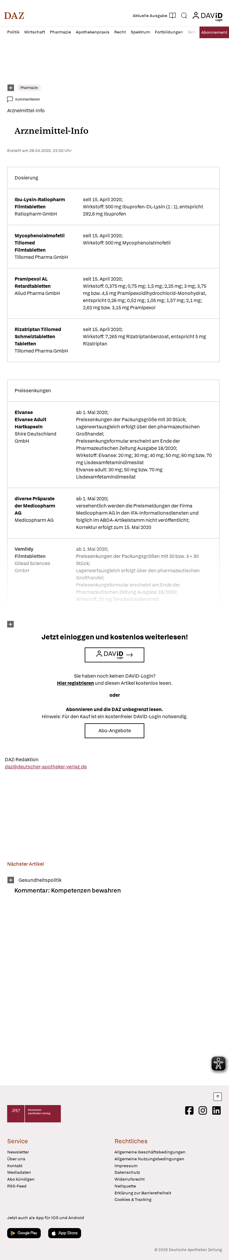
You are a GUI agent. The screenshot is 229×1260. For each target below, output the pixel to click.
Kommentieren (27, 99)
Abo (214, 32)
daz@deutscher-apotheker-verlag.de (46, 767)
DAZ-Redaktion (21, 759)
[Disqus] (113, 993)
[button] (14, 15)
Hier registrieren (75, 683)
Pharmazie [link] (29, 87)
